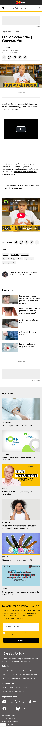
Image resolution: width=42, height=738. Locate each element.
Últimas (4, 687)
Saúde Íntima (15, 678)
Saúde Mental (27, 678)
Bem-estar (5, 670)
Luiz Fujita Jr (7, 47)
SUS (34, 678)
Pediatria (34, 674)
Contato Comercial (8, 715)
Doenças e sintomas (18, 670)
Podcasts (26, 687)
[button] (4, 57)
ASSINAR (21, 640)
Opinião (11, 687)
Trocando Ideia (19, 691)
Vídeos (18, 687)
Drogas (4, 674)
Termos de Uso (7, 724)
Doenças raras (32, 670)
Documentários (7, 691)
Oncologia (5, 678)
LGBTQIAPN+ (14, 674)
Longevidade (25, 674)
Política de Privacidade (10, 721)
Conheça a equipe (8, 718)
